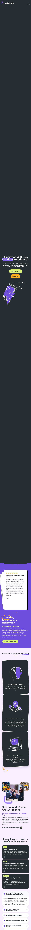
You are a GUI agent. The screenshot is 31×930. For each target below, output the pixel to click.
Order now (15, 276)
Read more (19, 854)
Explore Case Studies (10, 641)
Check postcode (15, 271)
